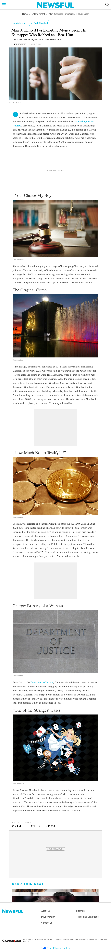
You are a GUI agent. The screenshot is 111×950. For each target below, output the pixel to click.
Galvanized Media (44, 940)
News (51, 826)
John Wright (20, 44)
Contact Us (46, 922)
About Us (45, 910)
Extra (35, 826)
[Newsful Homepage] (55, 4)
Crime (18, 826)
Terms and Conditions (87, 916)
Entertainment (38, 14)
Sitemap (80, 910)
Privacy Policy (48, 916)
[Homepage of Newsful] (13, 911)
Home (25, 14)
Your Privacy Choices (58, 948)
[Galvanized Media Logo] (11, 941)
